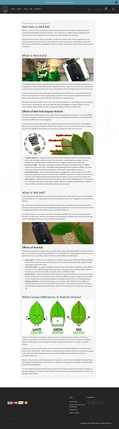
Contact (37, 9)
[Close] (116, 2)
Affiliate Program (74, 413)
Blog (26, 9)
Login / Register (97, 9)
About (19, 9)
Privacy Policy (73, 401)
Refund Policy (73, 409)
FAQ (31, 9)
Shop (13, 9)
